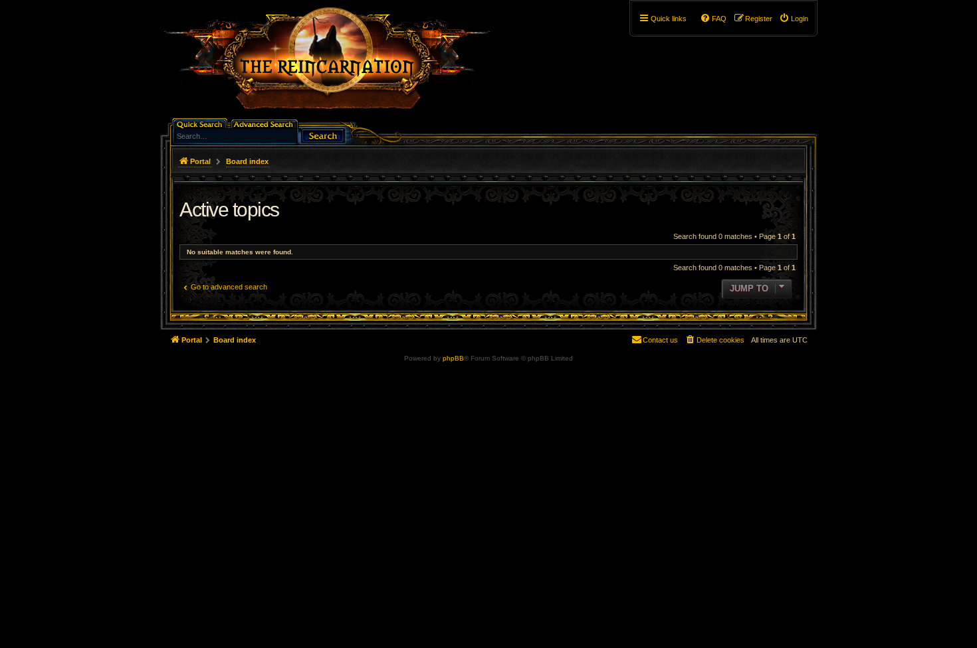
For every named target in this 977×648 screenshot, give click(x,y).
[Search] (323, 134)
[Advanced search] (265, 123)
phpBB (453, 358)
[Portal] (334, 64)
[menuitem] (793, 19)
